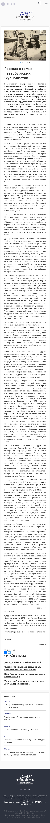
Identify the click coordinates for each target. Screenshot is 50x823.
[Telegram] (9, 652)
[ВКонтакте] (5, 652)
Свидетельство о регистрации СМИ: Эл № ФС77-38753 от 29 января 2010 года (25, 803)
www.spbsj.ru (25, 800)
